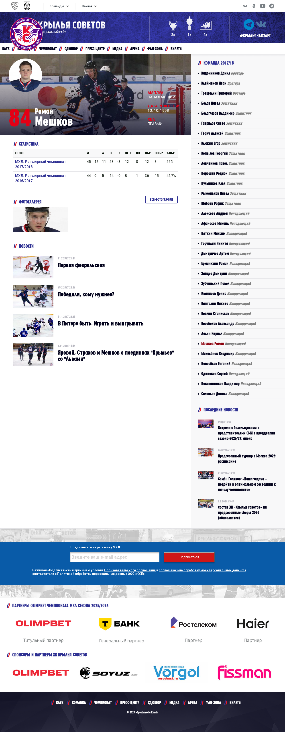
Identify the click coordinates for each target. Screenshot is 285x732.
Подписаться (189, 557)
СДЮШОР (154, 702)
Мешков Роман (223, 343)
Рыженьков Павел (223, 193)
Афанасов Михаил (225, 223)
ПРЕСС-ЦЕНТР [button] (95, 49)
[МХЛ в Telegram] (271, 6)
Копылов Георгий (223, 153)
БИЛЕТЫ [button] (176, 49)
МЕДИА (174, 702)
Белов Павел (219, 103)
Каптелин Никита (225, 303)
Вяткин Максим (224, 233)
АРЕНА (192, 702)
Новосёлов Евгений (226, 363)
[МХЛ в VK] (244, 6)
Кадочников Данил (222, 73)
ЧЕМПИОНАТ (103, 702)
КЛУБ (59, 702)
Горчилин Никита (225, 243)
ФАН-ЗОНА (213, 702)
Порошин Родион (222, 173)
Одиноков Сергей (225, 373)
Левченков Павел (222, 163)
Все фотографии (161, 199)
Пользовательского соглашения (130, 570)
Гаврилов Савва (221, 123)
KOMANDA (79, 702)
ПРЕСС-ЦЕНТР (129, 702)
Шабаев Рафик (221, 203)
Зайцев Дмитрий (225, 273)
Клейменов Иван (220, 83)
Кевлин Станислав (226, 313)
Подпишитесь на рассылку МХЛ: (95, 547)
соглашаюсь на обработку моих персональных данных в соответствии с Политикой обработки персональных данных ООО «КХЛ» (139, 572)
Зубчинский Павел (226, 283)
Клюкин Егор (219, 143)
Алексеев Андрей (225, 213)
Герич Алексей (220, 133)
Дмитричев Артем (225, 253)
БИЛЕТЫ (235, 702)
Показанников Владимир (231, 383)
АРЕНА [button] (135, 49)
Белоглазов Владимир (226, 113)
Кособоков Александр (228, 323)
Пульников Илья (221, 183)
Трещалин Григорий (223, 93)
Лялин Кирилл (222, 333)
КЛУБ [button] (6, 49)
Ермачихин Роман (225, 263)
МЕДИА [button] (117, 49)
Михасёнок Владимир (228, 353)
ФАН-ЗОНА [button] (155, 49)
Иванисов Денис (224, 293)
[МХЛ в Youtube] (262, 6)
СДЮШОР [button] (71, 49)
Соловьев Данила (225, 393)
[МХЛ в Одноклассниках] (253, 6)
